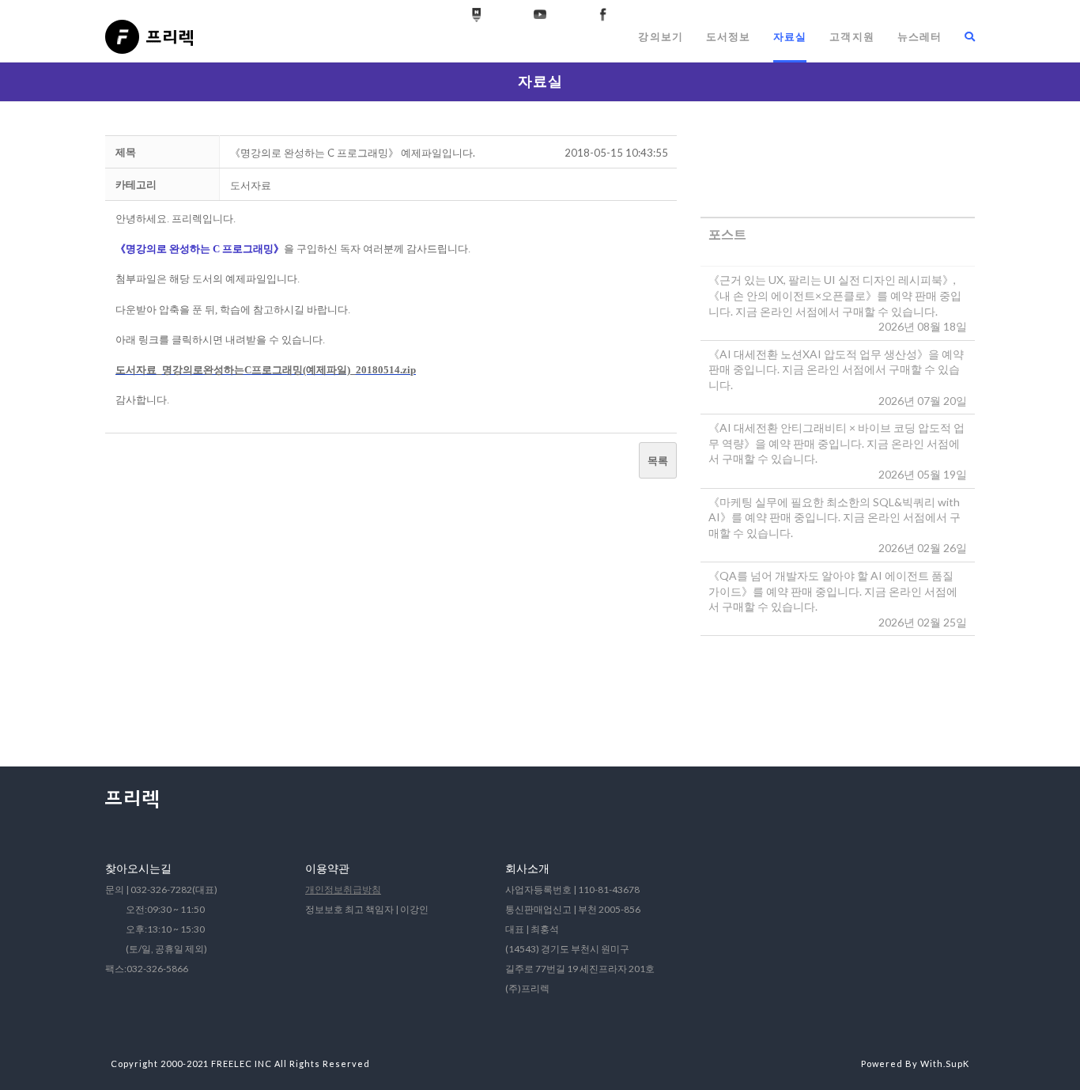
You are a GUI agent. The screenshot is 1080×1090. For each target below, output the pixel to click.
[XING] (476, 15)
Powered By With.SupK (915, 1063)
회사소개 (527, 868)
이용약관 (327, 868)
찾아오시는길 (138, 868)
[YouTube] (540, 15)
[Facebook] (603, 15)
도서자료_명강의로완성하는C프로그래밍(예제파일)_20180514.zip (265, 370)
